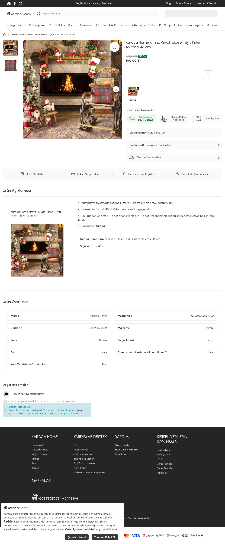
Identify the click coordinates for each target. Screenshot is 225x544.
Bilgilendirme (164, 450)
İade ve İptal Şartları (83, 458)
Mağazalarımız (39, 454)
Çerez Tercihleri (165, 468)
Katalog (36, 458)
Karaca (35, 467)
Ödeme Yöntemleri (83, 454)
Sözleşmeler (163, 454)
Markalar (41, 480)
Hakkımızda (38, 445)
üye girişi (81, 410)
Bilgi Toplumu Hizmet (84, 463)
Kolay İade (120, 454)
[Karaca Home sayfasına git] (55, 497)
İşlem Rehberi (80, 467)
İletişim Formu (80, 449)
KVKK (160, 459)
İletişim (35, 463)
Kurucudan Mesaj (40, 449)
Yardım (77, 445)
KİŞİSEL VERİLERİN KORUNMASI (172, 439)
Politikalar (162, 472)
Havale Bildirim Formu (126, 449)
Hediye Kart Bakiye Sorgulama (89, 472)
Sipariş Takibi (122, 445)
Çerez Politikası (164, 463)
